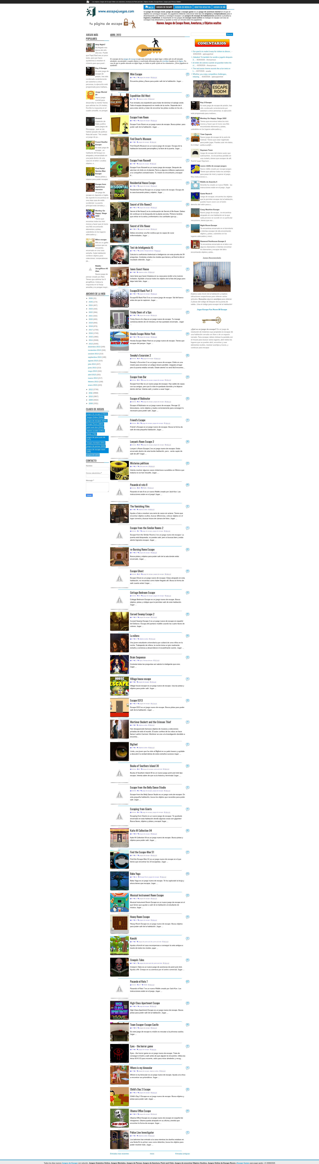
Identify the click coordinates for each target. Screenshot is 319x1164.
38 (187, 441)
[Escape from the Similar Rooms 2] (119, 535)
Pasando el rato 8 (138, 485)
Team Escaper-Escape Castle (144, 1024)
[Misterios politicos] (119, 470)
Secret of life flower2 (141, 204)
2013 (91, 344)
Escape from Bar (138, 377)
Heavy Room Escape (140, 917)
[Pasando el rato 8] (119, 492)
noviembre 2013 (94, 350)
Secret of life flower (140, 226)
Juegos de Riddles (183, 7)
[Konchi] (119, 945)
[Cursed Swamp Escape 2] (119, 621)
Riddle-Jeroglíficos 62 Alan (101, 268)
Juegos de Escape (164, 7)
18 (187, 700)
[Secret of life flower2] (119, 211)
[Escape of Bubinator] (119, 405)
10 (187, 334)
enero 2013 (93, 385)
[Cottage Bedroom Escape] (119, 599)
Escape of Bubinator (140, 398)
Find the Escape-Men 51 (142, 852)
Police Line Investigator (142, 1132)
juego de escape (148, 380)
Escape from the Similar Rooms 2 (146, 528)
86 (187, 830)
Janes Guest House (139, 269)
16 (187, 204)
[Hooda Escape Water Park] (119, 341)
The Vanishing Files (140, 506)
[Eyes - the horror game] (119, 1053)
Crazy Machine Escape (209, 210)
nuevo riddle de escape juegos (213, 166)
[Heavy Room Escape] (119, 924)
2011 (91, 393)
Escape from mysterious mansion (100, 186)
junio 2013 (92, 368)
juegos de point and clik (145, 941)
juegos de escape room (96, 449)
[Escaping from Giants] (119, 816)
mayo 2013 (92, 371)
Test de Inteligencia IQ (141, 247)
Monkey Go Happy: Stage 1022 (101, 213)
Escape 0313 (136, 700)
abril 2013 (92, 375)
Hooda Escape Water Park (142, 334)
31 (187, 960)
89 (187, 485)
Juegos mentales (93, 443)
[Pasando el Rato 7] (119, 988)
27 (187, 312)
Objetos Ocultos (202, 7)
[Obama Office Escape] (119, 1118)
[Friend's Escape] (119, 427)
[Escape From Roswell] (119, 167)
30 (187, 614)
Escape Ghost (137, 571)
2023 (91, 309)
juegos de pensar (93, 446)
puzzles (141, 250)
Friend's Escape (137, 420)
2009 (91, 400)
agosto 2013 (93, 361)
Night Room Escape (208, 225)
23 (187, 226)
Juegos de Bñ (219, 7)
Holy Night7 (100, 44)
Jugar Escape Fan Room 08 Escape (212, 310)
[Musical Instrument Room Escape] (119, 902)
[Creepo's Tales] (119, 967)
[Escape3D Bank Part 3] (119, 297)
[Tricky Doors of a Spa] (119, 319)
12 (187, 183)
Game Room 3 (206, 194)
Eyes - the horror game (141, 1046)
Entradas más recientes (119, 1154)
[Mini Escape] (119, 81)
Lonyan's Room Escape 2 (142, 441)
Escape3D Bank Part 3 (141, 290)
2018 (91, 326)
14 (187, 377)
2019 (91, 323)
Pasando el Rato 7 (139, 981)
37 (187, 290)
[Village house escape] (119, 686)
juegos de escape (144, 77)
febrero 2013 (93, 382)
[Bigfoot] (119, 751)
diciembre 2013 (94, 347)
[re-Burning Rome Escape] (119, 556)
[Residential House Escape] (119, 190)
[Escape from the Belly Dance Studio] (119, 794)
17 (187, 852)
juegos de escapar (94, 421)
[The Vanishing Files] (119, 513)
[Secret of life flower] (119, 233)
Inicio (151, 7)
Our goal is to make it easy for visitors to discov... (212, 51)
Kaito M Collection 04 (141, 830)
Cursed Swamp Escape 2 (142, 614)
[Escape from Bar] (119, 384)
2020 (91, 319)
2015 (91, 337)
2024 (91, 305)
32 (187, 117)
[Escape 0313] (119, 707)
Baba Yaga (135, 873)
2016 (91, 333)
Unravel (98, 118)
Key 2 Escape (101, 68)
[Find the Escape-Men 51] (119, 859)
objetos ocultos (143, 99)
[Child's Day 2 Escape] (119, 1096)
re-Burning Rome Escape (142, 549)
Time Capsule (206, 134)
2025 (91, 302)
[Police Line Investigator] (119, 1139)
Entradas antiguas (182, 1154)
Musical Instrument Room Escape (147, 895)
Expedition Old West (140, 95)
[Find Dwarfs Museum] (119, 146)
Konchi (133, 938)
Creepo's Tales (137, 960)
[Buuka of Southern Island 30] (119, 773)
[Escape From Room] (119, 124)
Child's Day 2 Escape (140, 1089)
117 (187, 981)
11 (187, 657)
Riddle (145, 488)
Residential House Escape (143, 183)
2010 (91, 396)
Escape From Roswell (140, 160)
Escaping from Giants (141, 809)
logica (141, 660)
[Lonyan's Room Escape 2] (119, 448)
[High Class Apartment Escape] (119, 1010)
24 (187, 1111)
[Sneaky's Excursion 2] (119, 362)
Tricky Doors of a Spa (140, 312)
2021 (91, 316)
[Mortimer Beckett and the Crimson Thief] (119, 729)
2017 (91, 330)
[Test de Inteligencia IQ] (119, 254)
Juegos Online (92, 417)
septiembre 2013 (95, 357)
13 (187, 74)
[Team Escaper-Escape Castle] (119, 1031)
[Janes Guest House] (119, 276)
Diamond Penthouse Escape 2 (213, 241)
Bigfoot (134, 744)
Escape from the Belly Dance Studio (148, 787)
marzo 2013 (93, 378)
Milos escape (101, 240)
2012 (91, 389)
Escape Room (144, 877)
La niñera (134, 635)
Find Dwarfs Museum (140, 139)
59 (187, 355)
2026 (91, 298)
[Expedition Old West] (119, 102)
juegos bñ (90, 455)
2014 (91, 340)
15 (187, 398)
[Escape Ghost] (119, 578)
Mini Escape (136, 74)
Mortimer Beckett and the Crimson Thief (150, 722)
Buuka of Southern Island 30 (144, 766)
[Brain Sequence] (119, 664)
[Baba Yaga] (119, 880)
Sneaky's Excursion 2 (140, 355)
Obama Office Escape (140, 1111)
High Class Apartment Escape (145, 1003)
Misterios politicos (139, 463)
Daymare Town (206, 150)
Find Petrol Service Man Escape (100, 171)
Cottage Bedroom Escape (142, 592)
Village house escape (140, 679)
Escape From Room (139, 117)
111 (187, 873)
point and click (143, 466)
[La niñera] (119, 642)
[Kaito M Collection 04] (119, 837)
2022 (91, 312)
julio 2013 (92, 364)
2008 (91, 403)
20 (187, 549)
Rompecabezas (149, 250)
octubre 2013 (93, 354)
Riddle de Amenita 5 (208, 182)
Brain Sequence (138, 657)
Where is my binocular (141, 1068)
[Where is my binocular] (119, 1075)
